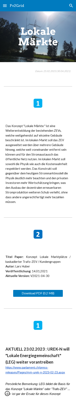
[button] (5, 5)
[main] (38, 37)
